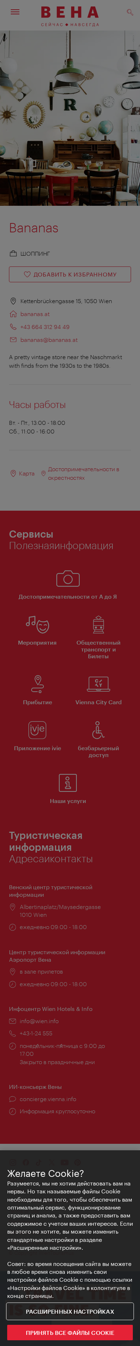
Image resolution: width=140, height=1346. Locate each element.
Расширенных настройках (70, 1311)
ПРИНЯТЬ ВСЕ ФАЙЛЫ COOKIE (70, 1332)
